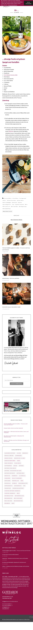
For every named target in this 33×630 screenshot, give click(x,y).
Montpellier (15, 480)
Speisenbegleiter (7, 204)
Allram (19, 453)
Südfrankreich (8, 485)
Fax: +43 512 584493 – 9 (7, 605)
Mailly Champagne (7, 202)
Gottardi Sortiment (11, 200)
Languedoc (7, 478)
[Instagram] (32, 617)
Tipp (13, 204)
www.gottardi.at (5, 608)
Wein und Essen (6, 206)
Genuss (4, 200)
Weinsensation (8, 498)
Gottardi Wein (20, 200)
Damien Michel (8, 458)
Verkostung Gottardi (18, 488)
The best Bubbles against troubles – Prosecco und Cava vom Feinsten (15, 424)
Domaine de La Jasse (19, 458)
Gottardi (21, 465)
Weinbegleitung (22, 206)
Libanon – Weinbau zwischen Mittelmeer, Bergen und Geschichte (16, 441)
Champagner (18, 455)
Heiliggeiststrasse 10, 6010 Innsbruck (10, 601)
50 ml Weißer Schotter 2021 (10, 75)
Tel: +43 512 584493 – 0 (7, 604)
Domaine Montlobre (10, 460)
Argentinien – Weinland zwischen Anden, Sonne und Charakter (16, 432)
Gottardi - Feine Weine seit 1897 (13, 470)
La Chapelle (22, 475)
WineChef (16, 215)
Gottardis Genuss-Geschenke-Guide (11, 307)
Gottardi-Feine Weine (10, 468)
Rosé (22, 480)
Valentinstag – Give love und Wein (10, 278)
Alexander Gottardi (10, 453)
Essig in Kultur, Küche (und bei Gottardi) (13, 428)
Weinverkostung (18, 500)
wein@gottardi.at (5, 607)
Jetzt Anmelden (16, 383)
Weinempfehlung (7, 208)
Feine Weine (15, 198)
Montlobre (7, 480)
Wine (13, 503)
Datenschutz (27, 619)
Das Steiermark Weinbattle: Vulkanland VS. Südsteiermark (14, 436)
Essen (18, 460)
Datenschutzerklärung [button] (12, 5)
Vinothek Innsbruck (19, 204)
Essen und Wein (8, 198)
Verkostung (8, 488)
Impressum (21, 619)
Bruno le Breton (9, 455)
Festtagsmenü (22, 198)
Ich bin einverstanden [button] (28, 3)
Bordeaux (25, 453)
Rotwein (20, 202)
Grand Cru (7, 475)
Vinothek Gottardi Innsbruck (12, 490)
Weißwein (11, 131)
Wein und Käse (14, 206)
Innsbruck (14, 475)
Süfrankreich (17, 485)
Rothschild (14, 202)
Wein (26, 204)
